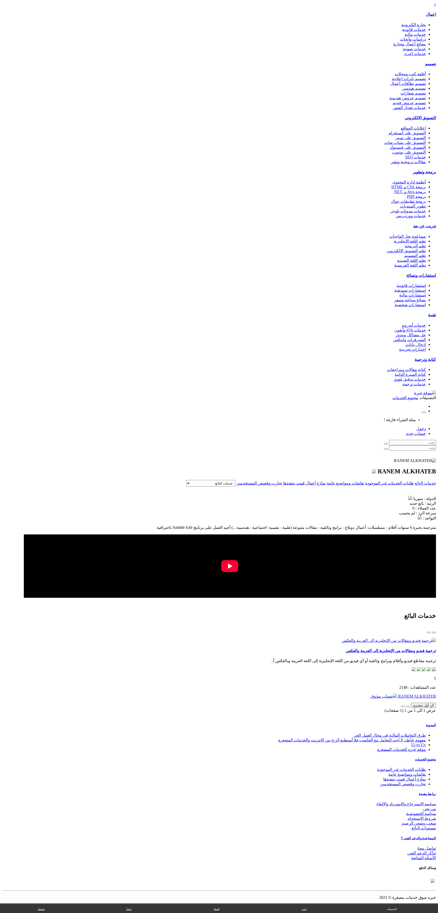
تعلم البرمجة (415, 246)
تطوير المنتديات (413, 206)
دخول (421, 428)
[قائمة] (434, 632)
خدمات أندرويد (414, 325)
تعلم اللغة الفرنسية (410, 265)
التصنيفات (392, 909)
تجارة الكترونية (413, 25)
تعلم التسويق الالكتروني (406, 251)
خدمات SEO (415, 157)
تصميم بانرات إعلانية (409, 79)
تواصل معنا (426, 848)
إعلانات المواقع (413, 128)
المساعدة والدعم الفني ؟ (418, 838)
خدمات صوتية (414, 49)
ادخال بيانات (416, 344)
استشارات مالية (412, 295)
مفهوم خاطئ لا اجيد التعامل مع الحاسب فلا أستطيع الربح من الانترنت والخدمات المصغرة (352, 740)
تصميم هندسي (414, 88)
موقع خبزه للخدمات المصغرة (401, 749)
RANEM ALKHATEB (416, 696)
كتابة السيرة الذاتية (410, 374)
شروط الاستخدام (422, 818)
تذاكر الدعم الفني (421, 853)
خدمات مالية (415, 34)
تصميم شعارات (413, 93)
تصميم (430, 64)
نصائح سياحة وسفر (410, 300)
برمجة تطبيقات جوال (408, 201)
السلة (217, 909)
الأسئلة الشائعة (423, 858)
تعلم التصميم (415, 255)
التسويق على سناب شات (405, 142)
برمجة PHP (416, 196)
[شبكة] (429, 632)
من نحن (429, 809)
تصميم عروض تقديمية (407, 98)
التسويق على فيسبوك (408, 147)
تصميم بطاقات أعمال (408, 83)
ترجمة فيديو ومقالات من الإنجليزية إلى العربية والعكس (391, 650)
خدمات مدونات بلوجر (408, 211)
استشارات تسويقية (410, 290)
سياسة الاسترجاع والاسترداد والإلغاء (406, 804)
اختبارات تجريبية (412, 349)
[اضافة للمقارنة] (403, 706)
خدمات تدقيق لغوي (410, 379)
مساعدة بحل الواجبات (407, 236)
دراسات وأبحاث (413, 39)
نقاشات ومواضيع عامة (345, 483)
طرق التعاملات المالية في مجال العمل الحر (390, 735)
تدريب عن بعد (424, 226)
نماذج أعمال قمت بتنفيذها (304, 483)
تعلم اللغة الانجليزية (410, 241)
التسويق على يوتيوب (409, 152)
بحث (304, 909)
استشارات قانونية (411, 285)
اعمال (431, 14)
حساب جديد (416, 433)
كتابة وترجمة (425, 359)
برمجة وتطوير (424, 172)
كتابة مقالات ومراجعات (406, 369)
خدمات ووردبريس (411, 216)
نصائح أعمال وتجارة (409, 44)
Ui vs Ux (418, 744)
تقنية (432, 315)
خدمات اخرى (415, 53)
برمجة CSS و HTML (408, 187)
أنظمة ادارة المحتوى (409, 182)
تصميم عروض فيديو (409, 103)
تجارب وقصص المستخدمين (259, 483)
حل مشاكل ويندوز (411, 335)
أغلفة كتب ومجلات (410, 74)
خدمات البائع (425, 483)
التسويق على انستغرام (407, 133)
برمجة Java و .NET (410, 192)
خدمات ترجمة (414, 384)
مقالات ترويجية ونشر (408, 162)
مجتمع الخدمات (425, 759)
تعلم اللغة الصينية (411, 260)
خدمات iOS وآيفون (410, 330)
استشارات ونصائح (421, 275)
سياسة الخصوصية (421, 813)
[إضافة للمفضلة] (408, 706)
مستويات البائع (424, 828)
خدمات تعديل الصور (409, 107)
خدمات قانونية (414, 29)
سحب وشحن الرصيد (419, 823)
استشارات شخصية (410, 305)
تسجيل (41, 909)
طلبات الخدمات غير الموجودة (389, 483)
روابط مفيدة (427, 794)
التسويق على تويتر (411, 138)
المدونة (431, 725)
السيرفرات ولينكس (409, 340)
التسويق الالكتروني (420, 118)
